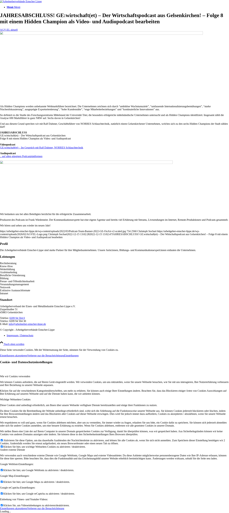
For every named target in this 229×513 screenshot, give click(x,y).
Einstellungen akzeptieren (13, 355)
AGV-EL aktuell (9, 29)
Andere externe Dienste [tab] (12, 449)
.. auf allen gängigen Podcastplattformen (21, 156)
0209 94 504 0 (17, 318)
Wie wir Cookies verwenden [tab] (15, 376)
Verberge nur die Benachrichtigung (45, 355)
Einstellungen (71, 355)
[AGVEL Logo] (21, 1)
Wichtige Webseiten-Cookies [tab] (15, 399)
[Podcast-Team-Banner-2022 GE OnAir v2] (101, 33)
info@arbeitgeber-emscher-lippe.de (27, 324)
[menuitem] (118, 7)
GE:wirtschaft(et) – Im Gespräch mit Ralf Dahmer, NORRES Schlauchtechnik (41, 147)
